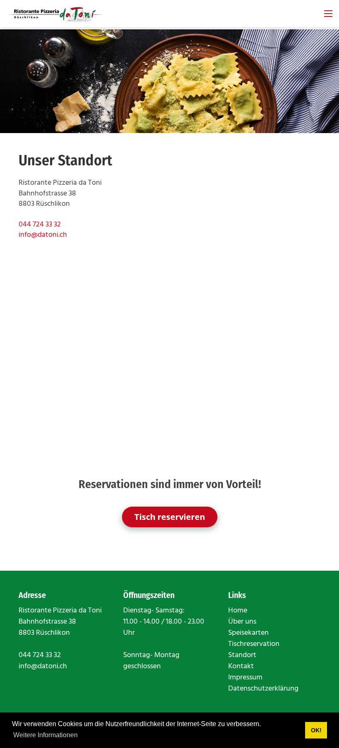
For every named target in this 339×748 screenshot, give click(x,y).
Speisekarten (248, 633)
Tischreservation (253, 644)
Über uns (242, 622)
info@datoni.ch (43, 235)
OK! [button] (316, 730)
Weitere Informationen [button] (45, 734)
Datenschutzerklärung (263, 689)
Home (237, 611)
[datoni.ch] (55, 14)
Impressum (245, 678)
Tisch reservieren (169, 516)
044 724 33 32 (40, 225)
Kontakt (241, 666)
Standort (242, 655)
